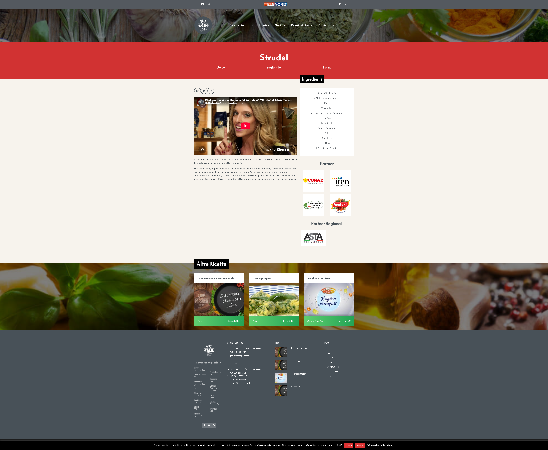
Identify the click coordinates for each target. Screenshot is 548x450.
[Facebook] (197, 4)
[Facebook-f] (204, 425)
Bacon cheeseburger (297, 373)
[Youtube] (203, 4)
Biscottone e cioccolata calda (217, 278)
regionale (274, 67)
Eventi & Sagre (302, 25)
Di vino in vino (329, 25)
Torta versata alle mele (298, 348)
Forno (327, 67)
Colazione (319, 321)
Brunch (310, 321)
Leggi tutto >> (235, 320)
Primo (255, 321)
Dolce (221, 67)
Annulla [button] (360, 445)
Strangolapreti (262, 278)
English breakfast (319, 278)
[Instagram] (208, 4)
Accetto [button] (348, 445)
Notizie (280, 25)
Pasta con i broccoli (296, 386)
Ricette (264, 25)
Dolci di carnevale (295, 360)
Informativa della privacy (380, 445)
